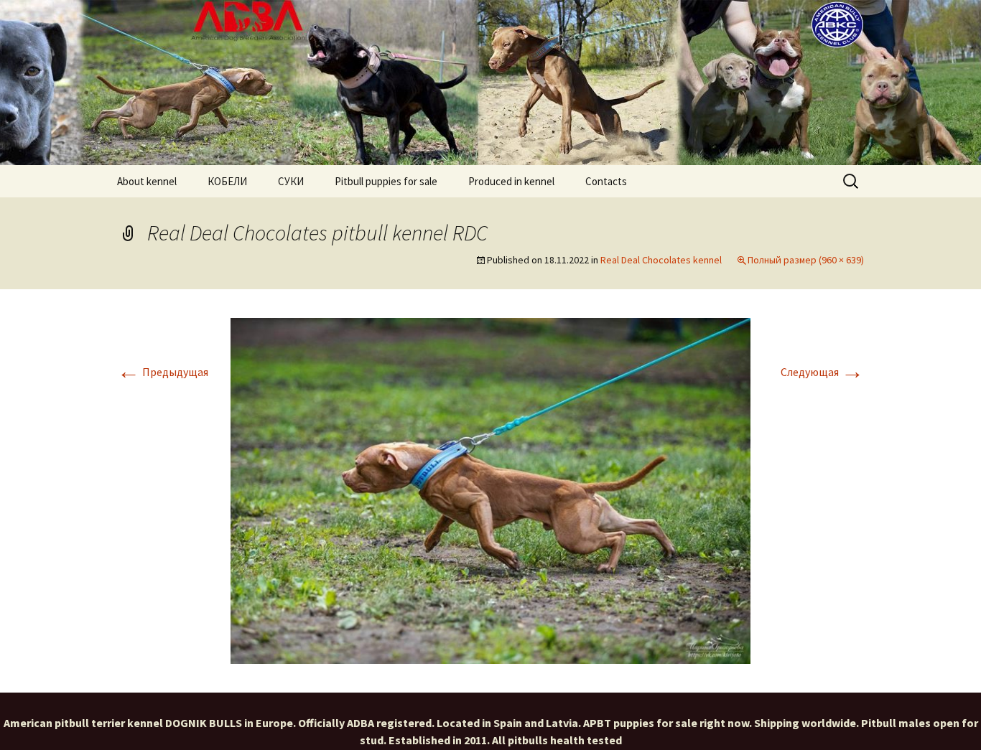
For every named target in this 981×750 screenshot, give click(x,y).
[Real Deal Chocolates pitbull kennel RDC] (490, 489)
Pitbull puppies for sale (386, 181)
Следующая (822, 372)
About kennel (147, 181)
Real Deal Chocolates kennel (661, 259)
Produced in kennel (511, 181)
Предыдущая (162, 372)
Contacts (606, 181)
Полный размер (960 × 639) (806, 259)
